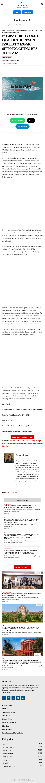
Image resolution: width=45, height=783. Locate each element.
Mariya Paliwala (10, 63)
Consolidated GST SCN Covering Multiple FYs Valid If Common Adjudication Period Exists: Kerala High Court (22, 443)
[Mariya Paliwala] (9, 469)
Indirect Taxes (10, 30)
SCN (12, 492)
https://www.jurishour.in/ (22, 458)
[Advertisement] (22, 204)
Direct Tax (7, 549)
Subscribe (27, 12)
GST (5, 517)
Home (3, 30)
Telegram (24, 126)
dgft (8, 492)
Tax (16, 492)
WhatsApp (19, 120)
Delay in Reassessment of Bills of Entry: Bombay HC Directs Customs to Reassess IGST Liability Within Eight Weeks (21, 520)
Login (17, 12)
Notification (8, 504)
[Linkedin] (16, 484)
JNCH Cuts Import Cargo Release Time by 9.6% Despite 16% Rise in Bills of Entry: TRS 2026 (20, 506)
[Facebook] (11, 68)
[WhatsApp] (25, 68)
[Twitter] (16, 68)
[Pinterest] (20, 68)
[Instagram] (8, 698)
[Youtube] (23, 698)
